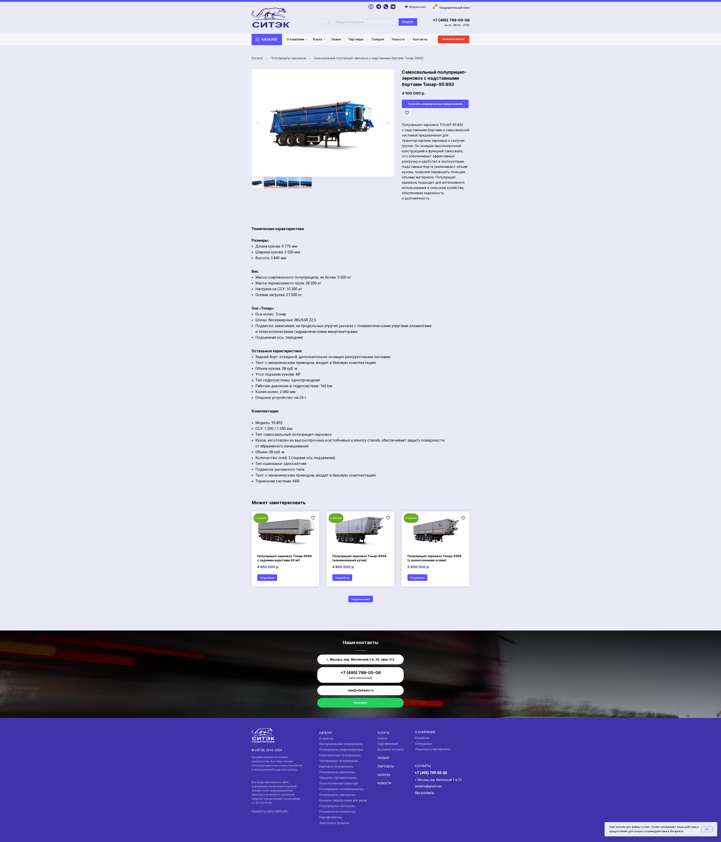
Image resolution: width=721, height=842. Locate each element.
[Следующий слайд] (388, 123)
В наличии (326, 738)
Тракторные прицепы (334, 823)
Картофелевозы (330, 817)
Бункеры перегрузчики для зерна (343, 800)
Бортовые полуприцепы (336, 766)
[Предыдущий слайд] (258, 123)
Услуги (317, 39)
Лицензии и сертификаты (433, 749)
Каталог (270, 39)
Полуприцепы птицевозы (337, 811)
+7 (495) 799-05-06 (451, 20)
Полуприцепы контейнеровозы (341, 789)
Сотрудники (423, 744)
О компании (295, 39)
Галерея (378, 39)
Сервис (382, 738)
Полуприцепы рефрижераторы (341, 749)
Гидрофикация (387, 744)
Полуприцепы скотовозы (337, 806)
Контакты (420, 39)
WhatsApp (360, 703)
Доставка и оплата (390, 749)
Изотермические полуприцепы (341, 744)
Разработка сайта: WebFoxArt (270, 811)
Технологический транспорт (338, 783)
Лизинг (336, 39)
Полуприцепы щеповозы (337, 772)
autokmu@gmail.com (428, 786)
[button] (453, 39)
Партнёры (356, 39)
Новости (398, 39)
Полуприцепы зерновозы (288, 58)
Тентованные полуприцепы (338, 761)
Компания (422, 738)
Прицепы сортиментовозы (338, 778)
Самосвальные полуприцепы (340, 755)
